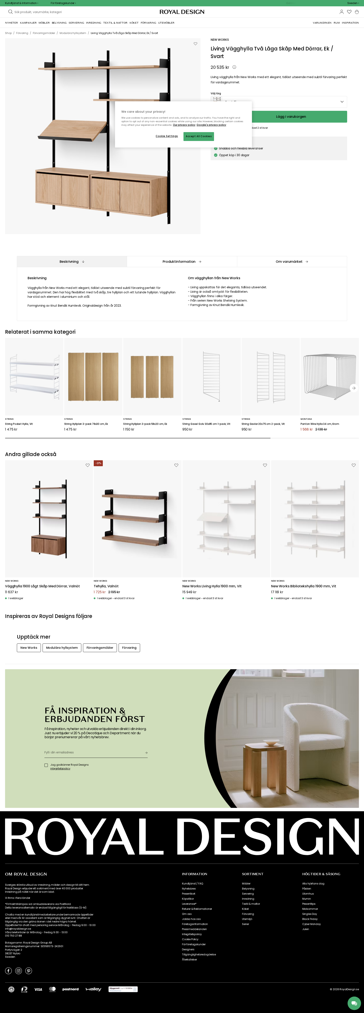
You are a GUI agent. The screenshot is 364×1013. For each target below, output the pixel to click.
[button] (353, 3)
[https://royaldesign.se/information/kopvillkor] (123, 989)
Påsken (306, 888)
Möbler (246, 883)
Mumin (306, 899)
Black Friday (310, 919)
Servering (248, 893)
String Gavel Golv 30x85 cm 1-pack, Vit (206, 424)
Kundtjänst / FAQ (192, 883)
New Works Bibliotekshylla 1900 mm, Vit (303, 586)
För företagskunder (194, 944)
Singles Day (309, 914)
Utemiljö (247, 919)
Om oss (187, 914)
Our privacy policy (184, 125)
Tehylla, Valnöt (106, 586)
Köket (245, 909)
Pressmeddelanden (194, 929)
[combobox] (353, 3)
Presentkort (188, 893)
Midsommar (310, 909)
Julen (305, 929)
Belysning (248, 888)
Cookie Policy (190, 939)
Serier (245, 924)
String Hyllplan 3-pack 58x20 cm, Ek (145, 424)
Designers (188, 949)
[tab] (72, 261)
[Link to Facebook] (8, 970)
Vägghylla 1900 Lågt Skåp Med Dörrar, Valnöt (42, 586)
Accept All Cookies (199, 136)
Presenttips (309, 904)
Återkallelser (189, 959)
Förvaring (248, 914)
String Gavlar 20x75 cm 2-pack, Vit (263, 424)
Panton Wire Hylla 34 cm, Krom (320, 424)
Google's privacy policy (211, 125)
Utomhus (308, 893)
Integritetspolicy (192, 934)
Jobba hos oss (191, 919)
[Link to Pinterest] (28, 970)
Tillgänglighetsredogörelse (199, 954)
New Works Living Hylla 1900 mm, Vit (211, 586)
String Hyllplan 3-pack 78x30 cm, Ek (86, 424)
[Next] (354, 388)
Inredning (248, 899)
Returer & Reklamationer (197, 909)
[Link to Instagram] (18, 970)
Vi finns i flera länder (17, 898)
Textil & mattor (251, 904)
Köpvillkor (188, 899)
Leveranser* (189, 904)
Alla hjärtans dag (313, 883)
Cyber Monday (311, 924)
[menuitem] (11, 22)
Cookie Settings (167, 136)
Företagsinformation (195, 924)
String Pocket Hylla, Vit (19, 424)
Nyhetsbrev (189, 888)
